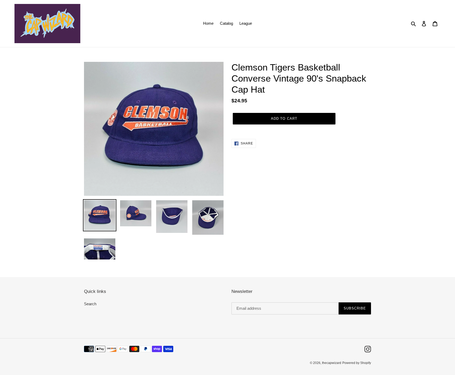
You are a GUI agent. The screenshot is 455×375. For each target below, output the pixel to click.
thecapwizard (331, 363)
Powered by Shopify (356, 363)
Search (90, 304)
